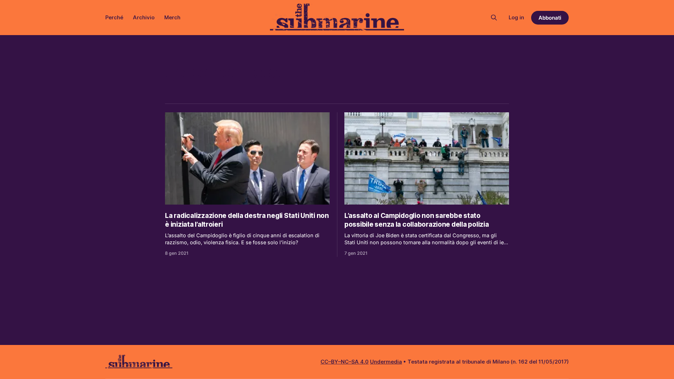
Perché (114, 17)
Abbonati (549, 17)
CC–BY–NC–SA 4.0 (345, 361)
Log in (516, 17)
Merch (172, 17)
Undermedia (386, 361)
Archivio (143, 17)
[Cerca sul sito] (494, 17)
